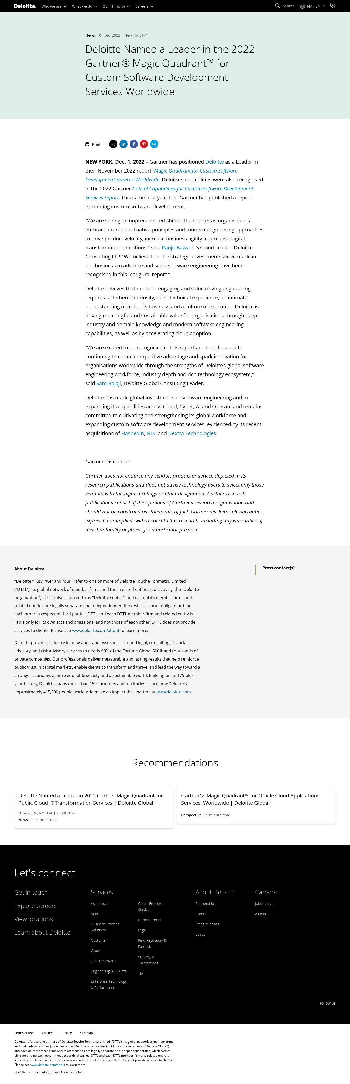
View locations (33, 919)
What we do (82, 6)
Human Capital (149, 919)
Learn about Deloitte (42, 932)
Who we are (52, 6)
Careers (142, 6)
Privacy (66, 1033)
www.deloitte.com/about (95, 630)
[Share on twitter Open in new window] (113, 144)
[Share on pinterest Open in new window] (144, 144)
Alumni (260, 913)
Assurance (99, 903)
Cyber (95, 950)
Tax (140, 973)
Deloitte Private (103, 960)
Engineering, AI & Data (109, 971)
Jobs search (264, 903)
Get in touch (31, 892)
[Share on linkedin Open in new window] (123, 144)
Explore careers (35, 905)
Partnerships (205, 903)
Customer (99, 940)
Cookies (47, 1033)
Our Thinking (114, 6)
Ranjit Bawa (176, 247)
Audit (95, 913)
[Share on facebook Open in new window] (134, 144)
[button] (285, 6)
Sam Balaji (108, 383)
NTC (152, 433)
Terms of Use (24, 1033)
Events (200, 913)
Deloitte (214, 161)
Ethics (200, 934)
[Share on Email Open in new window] (154, 144)
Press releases (207, 923)
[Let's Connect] (333, 6)
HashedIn (132, 433)
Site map (86, 1033)
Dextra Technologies (192, 433)
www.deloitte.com (174, 692)
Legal (142, 930)
